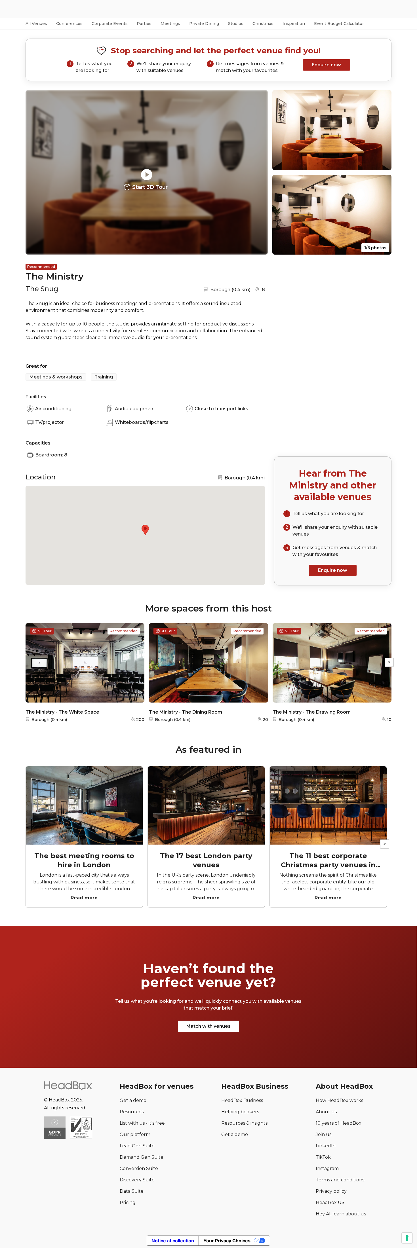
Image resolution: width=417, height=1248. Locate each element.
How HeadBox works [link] (339, 1100)
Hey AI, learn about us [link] (341, 1214)
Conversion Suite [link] (139, 1168)
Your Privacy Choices (226, 1240)
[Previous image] (35, 172)
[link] (81, 1128)
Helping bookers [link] (240, 1111)
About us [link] (326, 1111)
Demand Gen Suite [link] (141, 1157)
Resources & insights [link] (244, 1123)
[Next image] (258, 172)
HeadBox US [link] (330, 1202)
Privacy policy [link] (331, 1191)
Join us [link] (323, 1134)
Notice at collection (172, 1240)
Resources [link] (132, 1111)
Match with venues (208, 1026)
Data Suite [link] (132, 1191)
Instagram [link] (327, 1168)
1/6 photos (375, 247)
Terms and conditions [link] (340, 1180)
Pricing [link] (128, 1202)
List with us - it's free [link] (142, 1123)
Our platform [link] (135, 1134)
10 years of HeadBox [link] (338, 1123)
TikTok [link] (323, 1157)
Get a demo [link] (133, 1100)
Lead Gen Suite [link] (137, 1145)
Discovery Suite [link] (137, 1180)
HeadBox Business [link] (242, 1100)
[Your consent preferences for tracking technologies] (407, 1238)
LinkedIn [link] (326, 1145)
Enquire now (326, 64)
